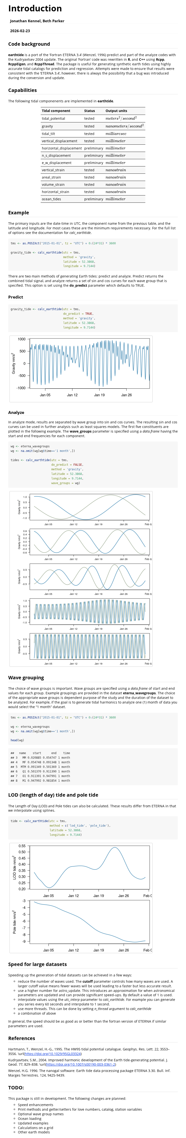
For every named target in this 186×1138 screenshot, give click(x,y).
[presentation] (121, 118)
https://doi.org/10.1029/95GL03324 (53, 1053)
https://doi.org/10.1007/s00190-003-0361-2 (80, 1064)
